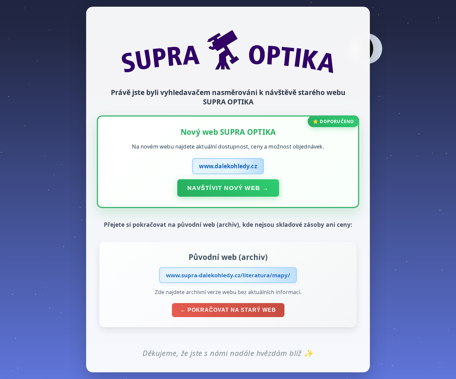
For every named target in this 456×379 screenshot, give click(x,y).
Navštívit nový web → (228, 187)
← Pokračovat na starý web (228, 310)
